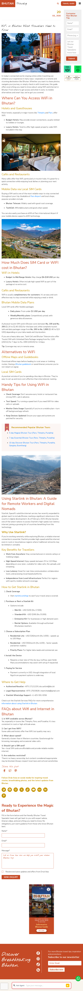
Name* (4, 831)
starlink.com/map (21, 596)
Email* (4, 841)
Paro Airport (35, 196)
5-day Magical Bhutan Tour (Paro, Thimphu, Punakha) (31, 433)
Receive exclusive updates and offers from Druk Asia (27, 871)
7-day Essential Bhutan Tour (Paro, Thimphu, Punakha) (32, 438)
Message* (6, 850)
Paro (51, 113)
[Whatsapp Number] (78, 978)
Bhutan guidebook (23, 364)
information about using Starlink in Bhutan (19, 703)
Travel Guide (68, 3)
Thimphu (41, 113)
